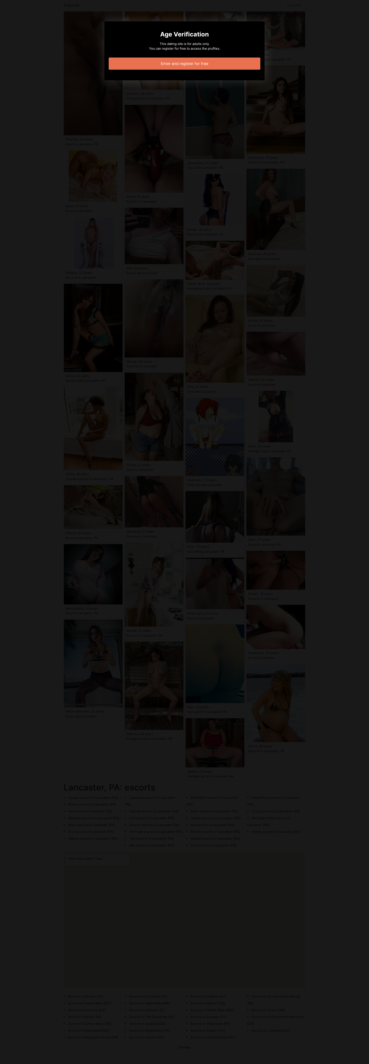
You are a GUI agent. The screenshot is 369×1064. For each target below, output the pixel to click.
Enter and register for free (184, 63)
